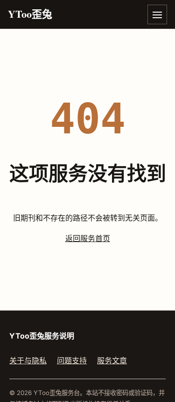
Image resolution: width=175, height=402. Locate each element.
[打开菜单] (157, 14)
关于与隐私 (28, 360)
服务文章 (112, 360)
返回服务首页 (87, 238)
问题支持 (72, 360)
